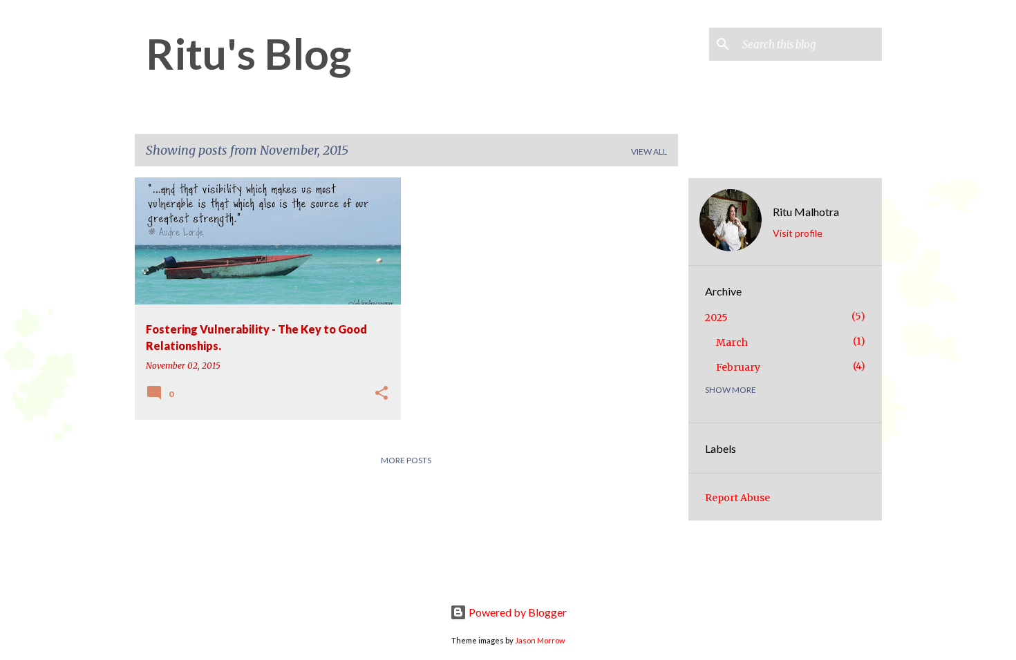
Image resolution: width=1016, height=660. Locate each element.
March (732, 342)
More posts (406, 460)
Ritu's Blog (248, 53)
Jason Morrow (540, 640)
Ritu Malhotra (806, 211)
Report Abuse (737, 498)
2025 (716, 317)
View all (649, 151)
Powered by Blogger (517, 612)
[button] (381, 394)
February (738, 367)
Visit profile (797, 233)
